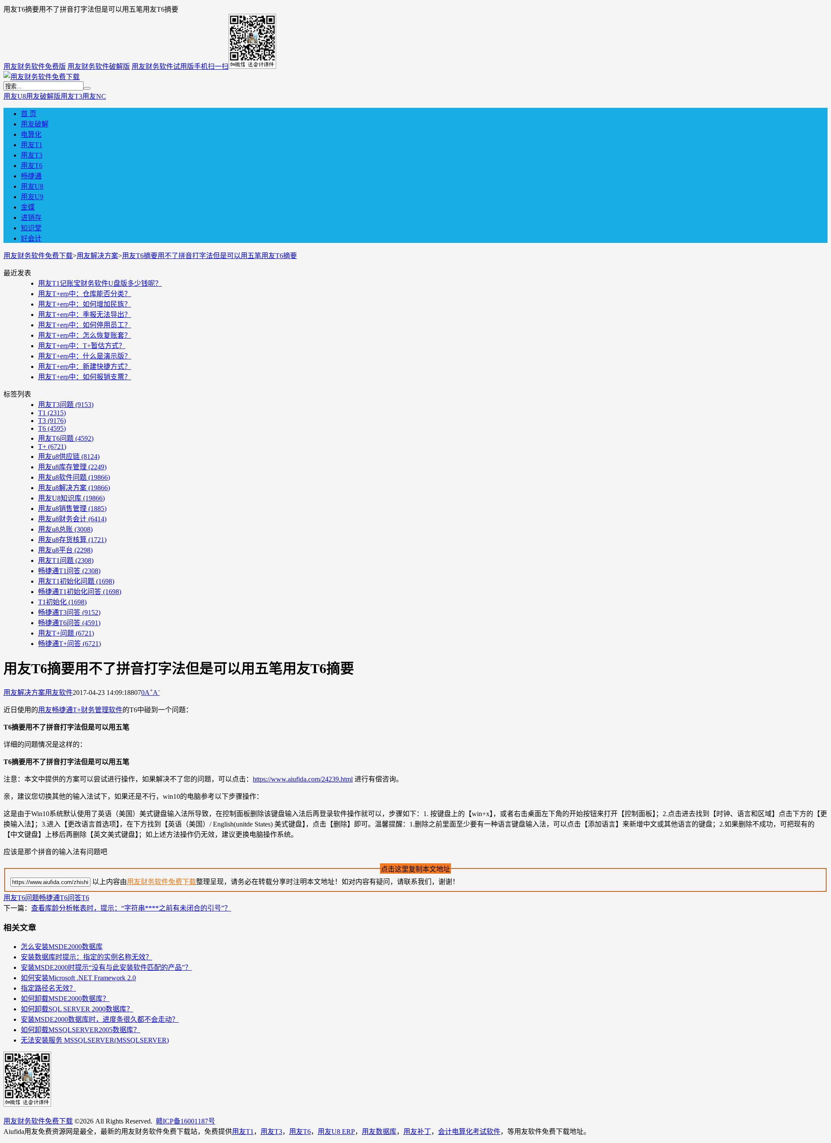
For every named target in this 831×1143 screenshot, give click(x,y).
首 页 (28, 113)
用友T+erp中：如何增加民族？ (84, 304)
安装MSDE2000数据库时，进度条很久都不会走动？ (100, 1019)
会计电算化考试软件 (469, 1131)
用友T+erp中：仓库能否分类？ (84, 293)
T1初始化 (62, 602)
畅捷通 (31, 176)
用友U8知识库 (71, 498)
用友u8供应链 (69, 456)
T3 (52, 420)
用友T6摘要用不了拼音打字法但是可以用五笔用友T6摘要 (209, 255)
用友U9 (32, 196)
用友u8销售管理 (72, 508)
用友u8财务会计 (72, 519)
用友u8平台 (65, 550)
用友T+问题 (66, 633)
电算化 (31, 134)
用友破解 (34, 124)
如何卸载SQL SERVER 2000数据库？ (77, 1009)
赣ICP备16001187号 (185, 1121)
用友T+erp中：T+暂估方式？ (82, 345)
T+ (52, 446)
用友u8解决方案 (74, 487)
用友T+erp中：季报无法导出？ (84, 314)
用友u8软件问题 (74, 477)
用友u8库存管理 (72, 467)
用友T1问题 (65, 560)
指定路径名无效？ (48, 988)
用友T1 (31, 145)
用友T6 (31, 165)
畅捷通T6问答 (69, 622)
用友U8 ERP (336, 1131)
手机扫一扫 (211, 66)
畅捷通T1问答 (69, 571)
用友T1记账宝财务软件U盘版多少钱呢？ (100, 283)
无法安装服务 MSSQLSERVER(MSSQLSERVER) (95, 1040)
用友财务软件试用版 (163, 66)
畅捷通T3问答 (69, 612)
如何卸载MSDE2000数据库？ (65, 998)
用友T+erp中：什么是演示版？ (84, 356)
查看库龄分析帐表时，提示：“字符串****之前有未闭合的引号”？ (131, 908)
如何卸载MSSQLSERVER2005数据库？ (80, 1029)
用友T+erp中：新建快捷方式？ (84, 366)
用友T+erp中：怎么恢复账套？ (84, 335)
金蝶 (28, 207)
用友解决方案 (97, 255)
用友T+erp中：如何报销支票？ (84, 377)
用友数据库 (379, 1131)
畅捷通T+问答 (69, 643)
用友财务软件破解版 (99, 66)
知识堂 (31, 228)
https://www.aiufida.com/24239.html (303, 779)
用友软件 (59, 692)
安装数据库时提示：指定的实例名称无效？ (86, 957)
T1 (52, 413)
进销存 (31, 217)
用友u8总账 (65, 529)
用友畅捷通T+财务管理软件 (80, 710)
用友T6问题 (65, 438)
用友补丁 (417, 1131)
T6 (52, 428)
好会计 (31, 238)
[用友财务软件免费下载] (41, 77)
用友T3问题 (65, 404)
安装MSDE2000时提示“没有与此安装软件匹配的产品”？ (106, 967)
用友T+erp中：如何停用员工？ (84, 325)
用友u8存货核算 (72, 539)
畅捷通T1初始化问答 (79, 591)
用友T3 (71, 96)
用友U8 (14, 96)
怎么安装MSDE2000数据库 (62, 946)
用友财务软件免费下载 (38, 255)
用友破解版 (43, 96)
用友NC (94, 96)
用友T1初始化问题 (76, 581)
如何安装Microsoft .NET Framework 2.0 (78, 978)
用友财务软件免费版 (34, 66)
